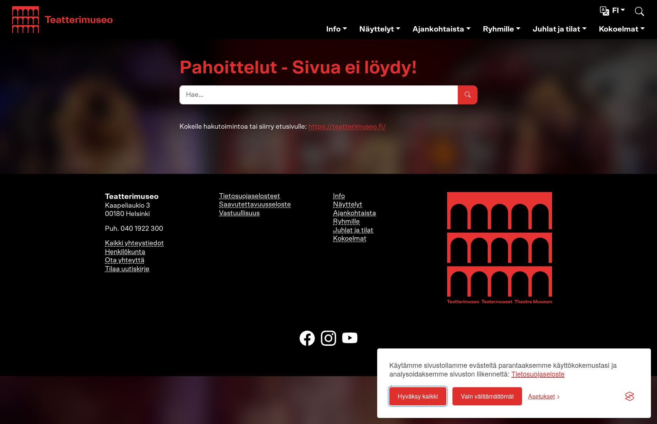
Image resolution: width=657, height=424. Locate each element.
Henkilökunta (125, 252)
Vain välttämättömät (487, 396)
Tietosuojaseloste (538, 373)
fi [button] (615, 10)
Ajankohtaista (438, 29)
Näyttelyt (376, 29)
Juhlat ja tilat (556, 29)
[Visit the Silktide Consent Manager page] (629, 396)
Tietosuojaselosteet (249, 196)
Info (333, 29)
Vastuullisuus (239, 213)
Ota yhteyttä (124, 260)
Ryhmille (498, 29)
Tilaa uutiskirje (127, 269)
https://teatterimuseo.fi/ (347, 126)
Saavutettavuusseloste (255, 204)
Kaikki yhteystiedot (134, 243)
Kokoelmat (618, 29)
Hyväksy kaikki (418, 396)
